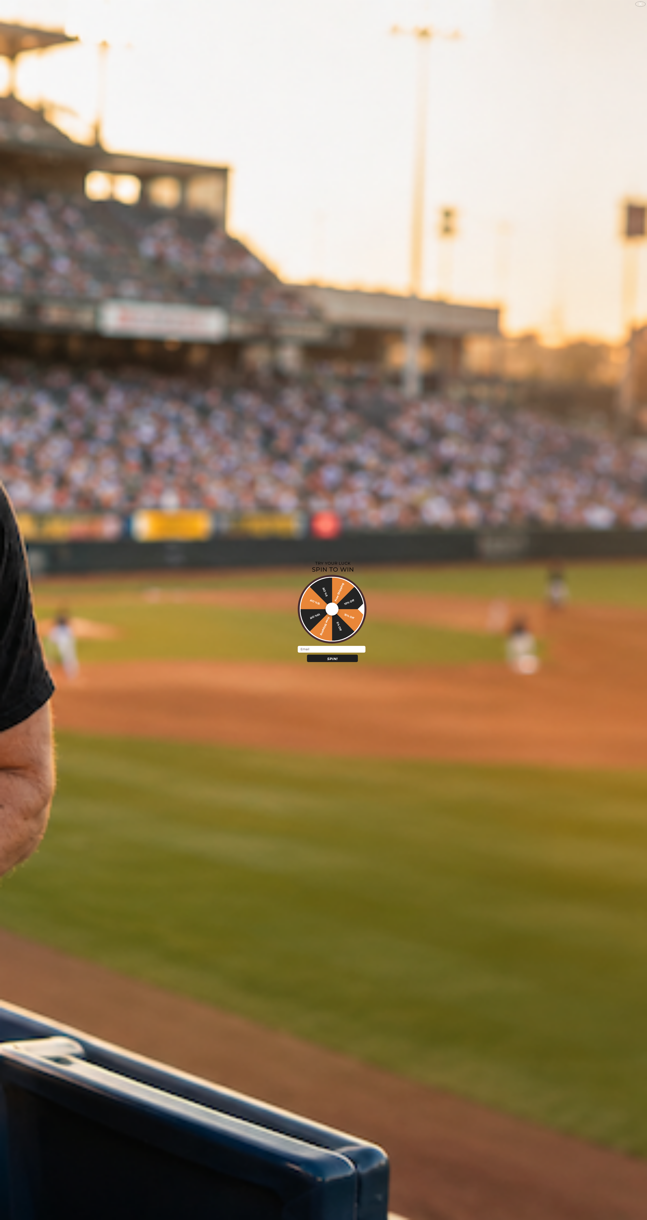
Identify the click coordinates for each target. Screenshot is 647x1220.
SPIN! (332, 659)
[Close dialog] (640, 4)
